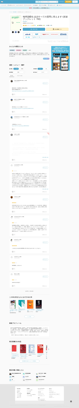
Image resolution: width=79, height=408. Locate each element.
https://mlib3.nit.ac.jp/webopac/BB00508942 (20, 125)
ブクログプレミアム (41, 394)
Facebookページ (51, 397)
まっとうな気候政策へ (32, 354)
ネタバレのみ (19, 75)
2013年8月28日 (17, 197)
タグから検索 (29, 391)
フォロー (45, 83)
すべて (11, 75)
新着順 (22, 68)
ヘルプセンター (51, 391)
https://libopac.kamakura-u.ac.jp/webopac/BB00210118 (22, 108)
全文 (46, 68)
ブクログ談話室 (19, 393)
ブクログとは (61, 1)
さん (19, 80)
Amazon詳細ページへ (58, 29)
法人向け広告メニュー (52, 392)
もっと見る (46, 58)
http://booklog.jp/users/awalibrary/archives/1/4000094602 (23, 144)
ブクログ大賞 (19, 394)
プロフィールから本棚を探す (31, 394)
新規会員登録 (68, 1)
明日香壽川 (25, 21)
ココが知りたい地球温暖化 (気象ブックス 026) (13, 310)
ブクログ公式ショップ (41, 395)
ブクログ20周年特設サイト (42, 400)
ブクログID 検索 (29, 395)
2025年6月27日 (17, 81)
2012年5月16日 (17, 217)
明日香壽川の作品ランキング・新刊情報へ (29, 361)
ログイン (75, 1)
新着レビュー (19, 392)
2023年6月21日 (17, 100)
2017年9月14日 (17, 135)
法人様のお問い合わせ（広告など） (54, 394)
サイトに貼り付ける (15, 40)
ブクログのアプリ (40, 393)
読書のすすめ (19, 397)
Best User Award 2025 (41, 399)
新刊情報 (18, 391)
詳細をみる (44, 94)
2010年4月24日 (17, 240)
